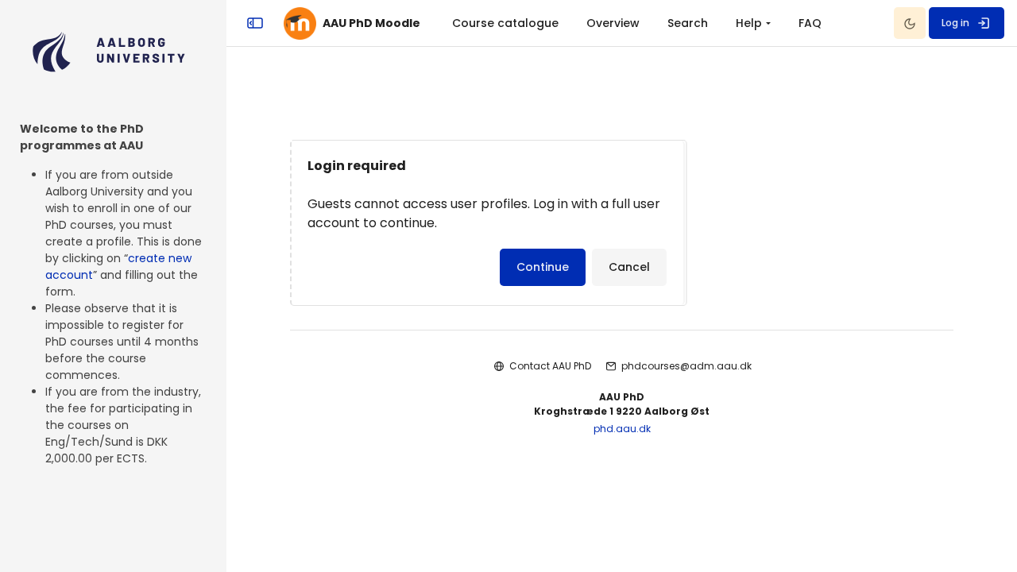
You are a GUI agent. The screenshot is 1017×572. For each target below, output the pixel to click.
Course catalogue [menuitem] (505, 23)
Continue (542, 267)
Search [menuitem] (687, 23)
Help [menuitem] (749, 23)
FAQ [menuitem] (810, 23)
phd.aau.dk (622, 428)
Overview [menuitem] (613, 23)
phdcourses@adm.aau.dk (686, 366)
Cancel (629, 267)
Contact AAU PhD (550, 366)
